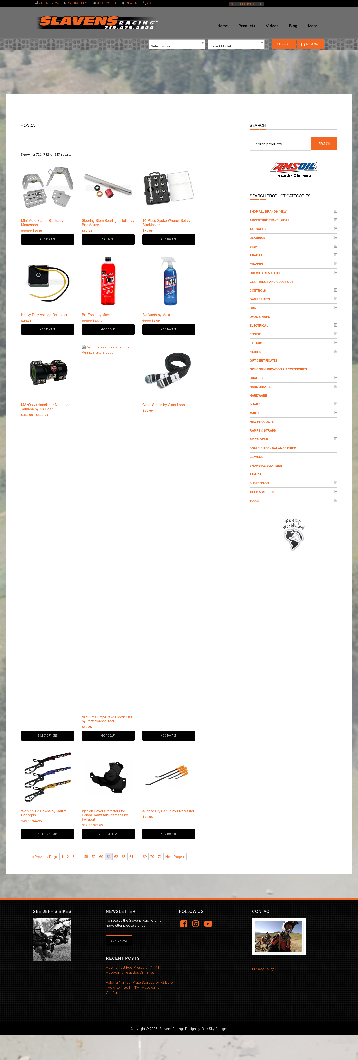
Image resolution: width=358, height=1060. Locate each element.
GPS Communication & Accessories (278, 369)
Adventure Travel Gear (270, 220)
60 (101, 856)
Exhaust (257, 343)
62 (116, 856)
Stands (256, 474)
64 (131, 856)
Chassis (256, 264)
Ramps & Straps (263, 430)
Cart (151, 3)
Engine (255, 334)
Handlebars (260, 386)
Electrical (259, 325)
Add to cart (47, 239)
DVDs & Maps (260, 316)
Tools (254, 500)
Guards (256, 378)
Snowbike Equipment (267, 465)
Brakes (256, 255)
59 (93, 856)
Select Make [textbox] (160, 46)
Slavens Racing (96, 22)
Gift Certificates (264, 360)
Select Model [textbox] (220, 46)
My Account (106, 3)
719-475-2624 (48, 3)
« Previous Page (45, 856)
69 (145, 856)
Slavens (256, 457)
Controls (258, 290)
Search (286, 44)
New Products (262, 422)
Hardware (258, 395)
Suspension (259, 483)
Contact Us (77, 3)
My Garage (312, 44)
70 (152, 856)
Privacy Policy (263, 969)
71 (160, 856)
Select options (47, 735)
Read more (108, 239)
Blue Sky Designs (215, 1029)
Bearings (257, 238)
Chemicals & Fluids (265, 273)
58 (86, 856)
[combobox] (177, 44)
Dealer (131, 3)
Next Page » (175, 856)
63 (124, 856)
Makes (255, 413)
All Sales (258, 229)
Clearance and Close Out (271, 281)
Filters (255, 351)
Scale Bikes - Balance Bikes (273, 448)
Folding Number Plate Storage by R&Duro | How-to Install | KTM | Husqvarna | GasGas (139, 987)
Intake (255, 404)
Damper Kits (260, 299)
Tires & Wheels (262, 492)
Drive (254, 308)
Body (254, 246)
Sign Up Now (119, 941)
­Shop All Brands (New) (268, 211)
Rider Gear (259, 439)
